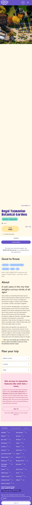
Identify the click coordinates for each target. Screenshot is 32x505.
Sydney (18, 480)
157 (24, 439)
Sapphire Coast (5, 476)
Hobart (18, 453)
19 (10, 443)
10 (13, 483)
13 (24, 457)
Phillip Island (4, 473)
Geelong (3, 450)
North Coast (19, 469)
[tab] (6, 428)
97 (25, 450)
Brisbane (18, 439)
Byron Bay (4, 439)
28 (23, 446)
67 (12, 480)
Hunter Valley (4, 457)
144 (23, 480)
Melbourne (4, 460)
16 (23, 453)
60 (9, 432)
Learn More (16, 242)
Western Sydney (5, 483)
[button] (28, 2)
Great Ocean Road (6, 453)
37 (9, 446)
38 (22, 443)
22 (24, 464)
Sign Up (16, 409)
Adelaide (3, 432)
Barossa (18, 436)
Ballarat (3, 436)
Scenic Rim (19, 476)
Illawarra (18, 457)
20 (8, 450)
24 (11, 457)
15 (14, 453)
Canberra (3, 446)
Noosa (3, 469)
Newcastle (18, 464)
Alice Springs (19, 432)
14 (26, 432)
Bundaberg (4, 443)
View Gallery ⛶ (25, 205)
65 (22, 473)
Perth (17, 473)
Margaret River (20, 460)
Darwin (18, 446)
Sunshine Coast (5, 480)
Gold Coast (19, 450)
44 (10, 439)
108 (11, 461)
